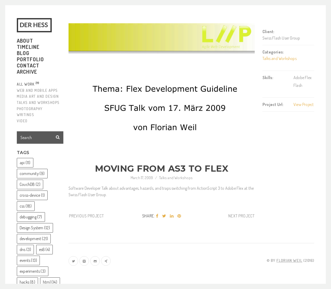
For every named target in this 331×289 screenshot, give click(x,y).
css (26, 206)
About (25, 40)
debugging (31, 216)
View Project (304, 104)
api (25, 162)
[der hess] (35, 25)
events (28, 260)
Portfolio (30, 59)
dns (25, 249)
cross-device (32, 195)
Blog (23, 53)
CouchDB (30, 184)
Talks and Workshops (176, 177)
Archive (27, 72)
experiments (33, 271)
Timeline (28, 47)
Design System (35, 227)
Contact (28, 65)
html (50, 282)
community (32, 173)
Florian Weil (289, 260)
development (34, 238)
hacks (27, 282)
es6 (44, 249)
